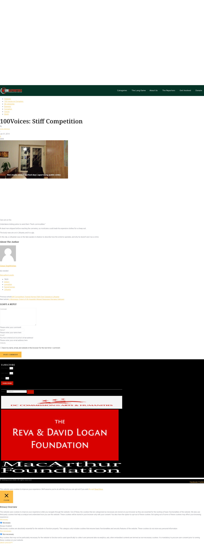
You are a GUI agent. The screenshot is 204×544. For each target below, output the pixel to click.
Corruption (8, 109)
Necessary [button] (4, 519)
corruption (8, 284)
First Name (5, 368)
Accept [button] (91, 489)
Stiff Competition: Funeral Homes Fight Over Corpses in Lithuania (35, 297)
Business (7, 106)
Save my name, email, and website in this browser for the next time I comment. (31, 348)
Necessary (7, 523)
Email (3, 378)
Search (3, 391)
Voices (6, 111)
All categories (9, 104)
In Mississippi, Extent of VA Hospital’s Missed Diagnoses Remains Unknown (36, 299)
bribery (6, 282)
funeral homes (9, 287)
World (6, 114)
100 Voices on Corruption (13, 101)
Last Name (5, 373)
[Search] (30, 392)
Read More (99, 489)
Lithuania (7, 289)
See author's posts (7, 275)
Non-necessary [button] (5, 531)
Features (7, 99)
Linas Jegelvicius (5, 129)
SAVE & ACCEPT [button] (6, 542)
